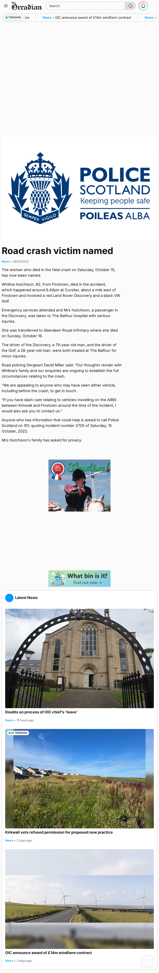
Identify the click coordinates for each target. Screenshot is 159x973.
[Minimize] (150, 958)
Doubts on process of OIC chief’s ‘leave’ (41, 712)
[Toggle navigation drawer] (6, 6)
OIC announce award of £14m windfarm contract (48, 953)
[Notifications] (143, 6)
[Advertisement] (79, 541)
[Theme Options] (153, 6)
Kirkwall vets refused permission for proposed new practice (59, 832)
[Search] (130, 6)
